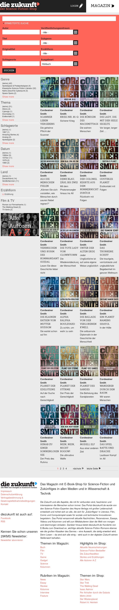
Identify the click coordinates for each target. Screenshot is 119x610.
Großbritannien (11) (10, 180)
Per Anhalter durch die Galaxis (95, 592)
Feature (44, 595)
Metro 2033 (85, 595)
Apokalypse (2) (8, 139)
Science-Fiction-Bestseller (92, 550)
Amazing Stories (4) (10, 134)
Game (43, 557)
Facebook (6, 518)
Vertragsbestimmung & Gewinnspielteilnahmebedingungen (18, 499)
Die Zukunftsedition (89, 553)
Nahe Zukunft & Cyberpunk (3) (15, 90)
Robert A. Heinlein (89, 602)
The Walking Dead (89, 585)
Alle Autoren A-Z (88, 560)
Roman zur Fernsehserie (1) (14, 204)
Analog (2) (6, 137)
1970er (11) (7, 157)
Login (74, 6)
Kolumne (44, 589)
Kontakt (4, 504)
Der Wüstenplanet (89, 599)
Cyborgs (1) (7, 111)
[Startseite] (20, 6)
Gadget (44, 560)
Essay (43, 582)
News (43, 579)
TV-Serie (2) (7, 209)
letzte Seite (92, 468)
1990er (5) (6, 155)
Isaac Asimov (86, 589)
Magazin (100, 6)
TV (41, 553)
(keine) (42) (7, 83)
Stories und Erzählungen (92, 557)
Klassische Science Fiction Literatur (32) (19, 88)
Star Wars (85, 579)
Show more (8, 96)
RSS (3, 521)
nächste (77, 468)
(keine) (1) (6, 129)
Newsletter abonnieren (12, 540)
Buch (42, 547)
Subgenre (46, 38)
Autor (5, 28)
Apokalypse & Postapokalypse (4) (16, 85)
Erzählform (47, 49)
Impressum (6, 491)
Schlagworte (9, 59)
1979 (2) (5, 160)
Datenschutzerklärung (11, 494)
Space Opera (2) (9, 93)
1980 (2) (5, 162)
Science (44, 563)
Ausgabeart (47, 59)
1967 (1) (5, 132)
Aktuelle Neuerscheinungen (93, 547)
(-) (3, 194)
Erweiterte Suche (17, 23)
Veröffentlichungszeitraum (55, 28)
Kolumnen (45, 566)
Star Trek (84, 582)
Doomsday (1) (8, 113)
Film (42, 550)
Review (43, 585)
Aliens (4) (6, 108)
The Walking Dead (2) (11, 207)
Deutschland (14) (9, 178)
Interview (44, 592)
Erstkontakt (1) (8, 116)
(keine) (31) (7, 106)
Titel (4, 38)
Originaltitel (8, 49)
